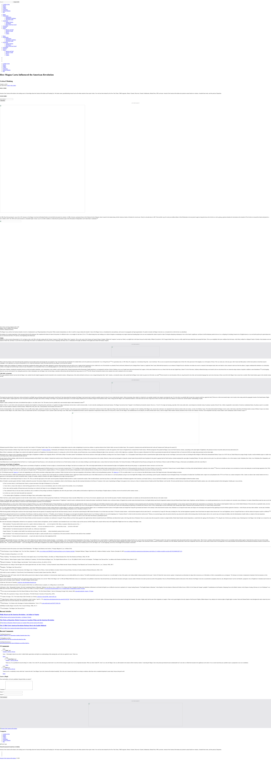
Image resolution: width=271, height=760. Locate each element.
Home (4, 14)
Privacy (7, 32)
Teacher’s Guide (9, 31)
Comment (2, 689)
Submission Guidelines (11, 18)
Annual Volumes (9, 22)
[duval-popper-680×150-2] (135, 392)
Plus (4, 12)
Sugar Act (16, 472)
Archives (5, 27)
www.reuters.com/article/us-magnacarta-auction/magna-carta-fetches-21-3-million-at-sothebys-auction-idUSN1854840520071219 (153, 551)
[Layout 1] (135, 443)
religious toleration (46, 449)
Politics (4, 7)
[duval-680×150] (135, 356)
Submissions (5, 15)
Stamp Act (116, 472)
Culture (4, 8)
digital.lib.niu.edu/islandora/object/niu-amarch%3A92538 (56, 599)
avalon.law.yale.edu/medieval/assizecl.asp (26, 582)
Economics (5, 9)
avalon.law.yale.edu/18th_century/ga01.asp (46, 596)
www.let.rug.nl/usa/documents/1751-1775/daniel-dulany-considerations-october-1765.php (65, 588)
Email (1, 694)
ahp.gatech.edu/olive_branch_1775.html (84, 591)
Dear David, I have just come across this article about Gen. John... (13, 639)
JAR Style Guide (9, 19)
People (4, 5)
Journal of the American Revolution (8, 758)
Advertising (5, 26)
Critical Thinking (6, 10)
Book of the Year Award (11, 24)
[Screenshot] (42, 212)
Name (2, 692)
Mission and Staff (9, 29)
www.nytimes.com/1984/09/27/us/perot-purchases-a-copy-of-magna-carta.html (56, 551)
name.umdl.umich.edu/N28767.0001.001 (51, 603)
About (4, 28)
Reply (4, 656)
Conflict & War (6, 4)
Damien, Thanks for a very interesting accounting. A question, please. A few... (15, 635)
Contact (7, 33)
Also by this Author (11, 85)
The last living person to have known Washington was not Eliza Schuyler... (14, 643)
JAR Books (5, 20)
